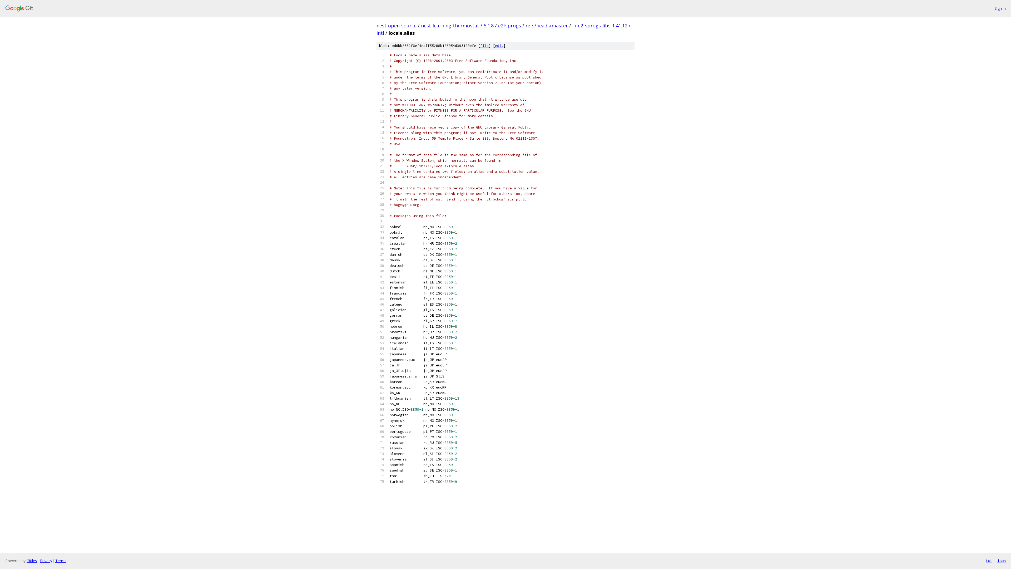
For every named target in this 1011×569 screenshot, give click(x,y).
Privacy (46, 560)
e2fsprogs (509, 25)
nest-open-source (396, 25)
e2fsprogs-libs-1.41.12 (602, 25)
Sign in (1000, 8)
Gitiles (32, 560)
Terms (60, 560)
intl (380, 33)
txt (989, 560)
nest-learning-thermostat (450, 25)
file (484, 45)
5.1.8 (489, 25)
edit (499, 45)
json (1001, 560)
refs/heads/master (547, 25)
